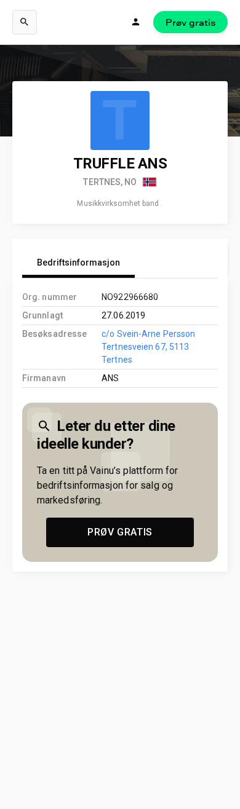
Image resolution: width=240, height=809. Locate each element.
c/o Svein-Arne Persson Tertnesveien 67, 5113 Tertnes (148, 347)
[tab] (78, 263)
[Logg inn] (136, 22)
